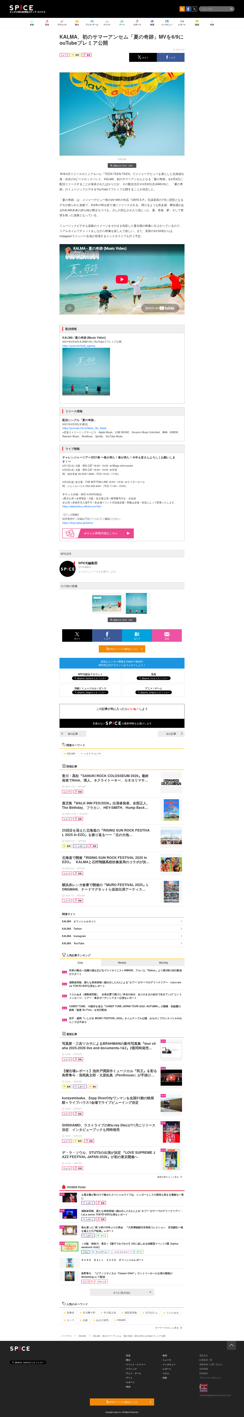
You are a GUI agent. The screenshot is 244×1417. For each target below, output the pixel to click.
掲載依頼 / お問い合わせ (210, 1364)
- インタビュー (168, 1364)
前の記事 (73, 733)
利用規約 (203, 1373)
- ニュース (166, 1359)
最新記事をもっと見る (168, 1176)
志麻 (85, 1320)
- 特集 (164, 1377)
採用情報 (203, 1368)
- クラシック (131, 1368)
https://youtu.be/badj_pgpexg (78, 345)
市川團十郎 (89, 1312)
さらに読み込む (122, 1292)
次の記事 (171, 733)
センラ (70, 1320)
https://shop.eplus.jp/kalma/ (77, 523)
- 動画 (164, 1355)
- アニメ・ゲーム (133, 1373)
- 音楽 (127, 1355)
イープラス (66, 1335)
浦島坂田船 (131, 1312)
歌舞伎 (70, 1312)
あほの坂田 (102, 1320)
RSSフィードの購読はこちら (123, 648)
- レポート (166, 1368)
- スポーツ (130, 1382)
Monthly (163, 962)
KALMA (71, 753)
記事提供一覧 (205, 1359)
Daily (80, 962)
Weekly (122, 962)
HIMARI (121, 1320)
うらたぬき (172, 1312)
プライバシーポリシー (210, 1377)
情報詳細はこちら (106, 533)
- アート (129, 1377)
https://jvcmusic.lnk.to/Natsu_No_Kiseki (84, 428)
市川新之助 (110, 1312)
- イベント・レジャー (135, 1364)
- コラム (165, 1373)
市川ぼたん (151, 1312)
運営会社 (203, 1355)
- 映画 (127, 1386)
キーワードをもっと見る (167, 1327)
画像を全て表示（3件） (123, 165)
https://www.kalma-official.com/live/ (81, 506)
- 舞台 (127, 1359)
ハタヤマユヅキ (92, 753)
